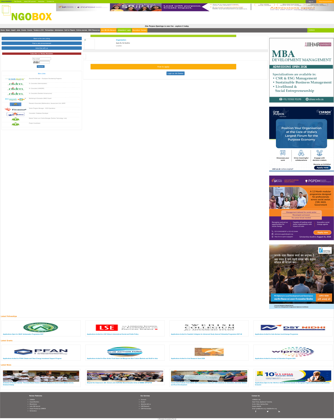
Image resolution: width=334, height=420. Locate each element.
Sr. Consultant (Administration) (38, 83)
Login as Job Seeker (175, 73)
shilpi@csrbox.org (272, 408)
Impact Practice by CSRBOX (38, 408)
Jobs (18, 30)
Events (29, 30)
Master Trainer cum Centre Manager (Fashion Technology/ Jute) (48, 118)
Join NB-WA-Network (108, 30)
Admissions (59, 30)
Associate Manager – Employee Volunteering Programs (45, 78)
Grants (23, 30)
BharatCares (33, 404)
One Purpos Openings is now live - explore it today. (167, 26)
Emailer (143, 402)
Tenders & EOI (38, 30)
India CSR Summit (35, 406)
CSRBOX (32, 399)
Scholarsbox (33, 411)
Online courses (81, 30)
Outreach (143, 399)
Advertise (41, 1)
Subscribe (40, 66)
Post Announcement (325, 2)
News (8, 30)
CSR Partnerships (146, 408)
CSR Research (145, 406)
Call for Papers (69, 30)
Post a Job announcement (41, 43)
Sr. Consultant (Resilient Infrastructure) (40, 93)
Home (3, 30)
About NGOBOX (6, 1)
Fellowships (49, 30)
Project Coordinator (34, 123)
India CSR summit (30, 1)
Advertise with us (41, 48)
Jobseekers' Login (124, 30)
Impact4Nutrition (34, 402)
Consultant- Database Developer (38, 113)
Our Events (17, 1)
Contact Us (50, 1)
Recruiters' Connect (139, 30)
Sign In (311, 2)
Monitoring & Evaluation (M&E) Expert (40, 98)
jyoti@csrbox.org (261, 408)
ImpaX (13, 30)
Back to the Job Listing (42, 38)
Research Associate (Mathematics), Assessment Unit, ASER (47, 103)
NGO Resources (94, 30)
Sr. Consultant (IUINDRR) (36, 88)
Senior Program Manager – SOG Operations (42, 108)
